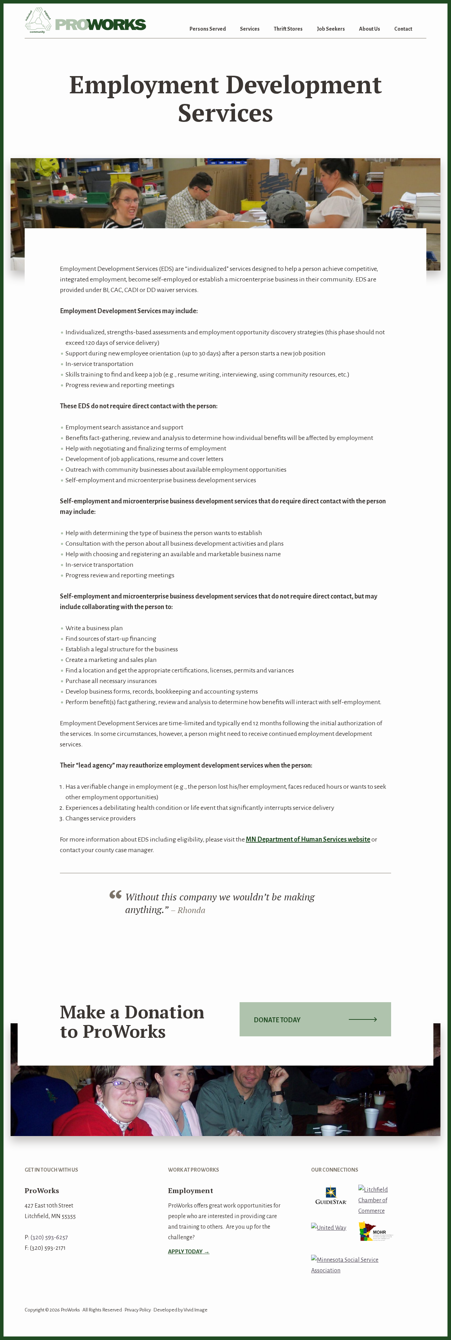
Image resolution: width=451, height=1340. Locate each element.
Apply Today (185, 1251)
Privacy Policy (137, 1310)
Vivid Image (196, 1310)
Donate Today (277, 1020)
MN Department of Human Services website (308, 839)
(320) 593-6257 (49, 1237)
